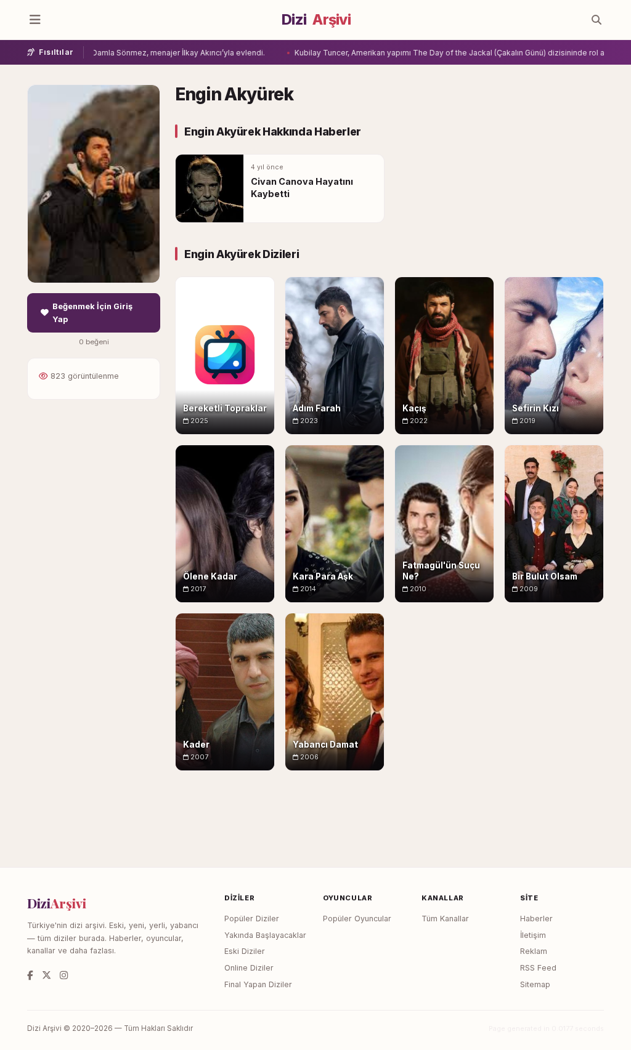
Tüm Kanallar (445, 918)
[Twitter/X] (46, 975)
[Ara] (596, 19)
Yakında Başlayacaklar (265, 935)
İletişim (533, 935)
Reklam (533, 951)
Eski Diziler (244, 951)
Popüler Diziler (251, 918)
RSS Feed (538, 967)
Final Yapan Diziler (258, 984)
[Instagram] (64, 975)
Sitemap (535, 984)
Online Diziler (249, 967)
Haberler (536, 918)
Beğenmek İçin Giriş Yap (92, 313)
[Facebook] (30, 975)
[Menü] (35, 19)
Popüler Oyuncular (357, 918)
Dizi (316, 19)
